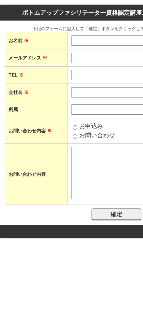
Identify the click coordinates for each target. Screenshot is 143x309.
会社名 (19, 92)
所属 (13, 109)
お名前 (19, 40)
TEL (16, 75)
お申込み (91, 126)
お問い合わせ (97, 135)
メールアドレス (28, 57)
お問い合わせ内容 (27, 174)
